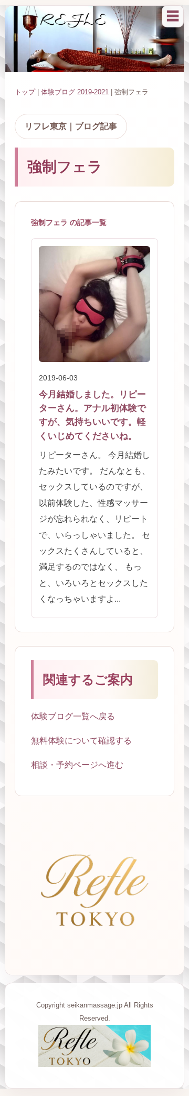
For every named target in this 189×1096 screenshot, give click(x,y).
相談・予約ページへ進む (77, 764)
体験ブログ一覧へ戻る (73, 716)
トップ (25, 92)
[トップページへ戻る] (94, 1064)
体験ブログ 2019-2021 (75, 92)
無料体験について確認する (81, 740)
